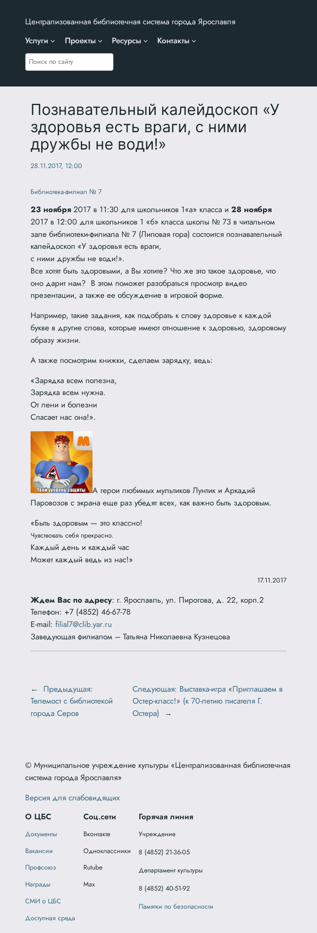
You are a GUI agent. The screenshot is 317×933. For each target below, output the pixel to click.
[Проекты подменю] (100, 40)
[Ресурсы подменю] (145, 40)
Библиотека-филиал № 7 (66, 191)
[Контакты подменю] (194, 40)
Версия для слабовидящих (72, 797)
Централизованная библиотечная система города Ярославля (130, 21)
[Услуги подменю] (52, 40)
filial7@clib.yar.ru (83, 624)
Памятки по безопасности (176, 906)
